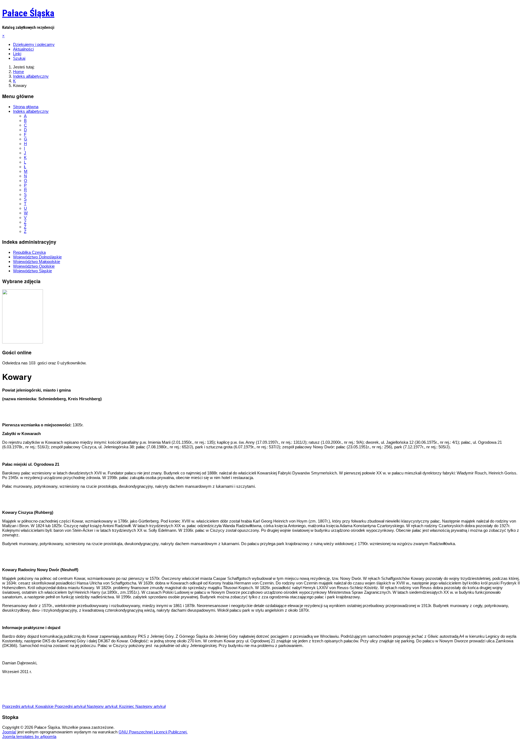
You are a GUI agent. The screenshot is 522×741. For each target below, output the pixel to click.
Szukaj (19, 58)
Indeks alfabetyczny (31, 111)
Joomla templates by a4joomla (29, 736)
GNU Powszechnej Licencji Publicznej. (153, 732)
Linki (17, 53)
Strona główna (25, 106)
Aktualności (23, 49)
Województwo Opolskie (34, 266)
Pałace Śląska (28, 13)
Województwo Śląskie (32, 270)
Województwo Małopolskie (36, 261)
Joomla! (9, 732)
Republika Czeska (29, 252)
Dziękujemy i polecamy (34, 44)
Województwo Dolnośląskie (37, 257)
